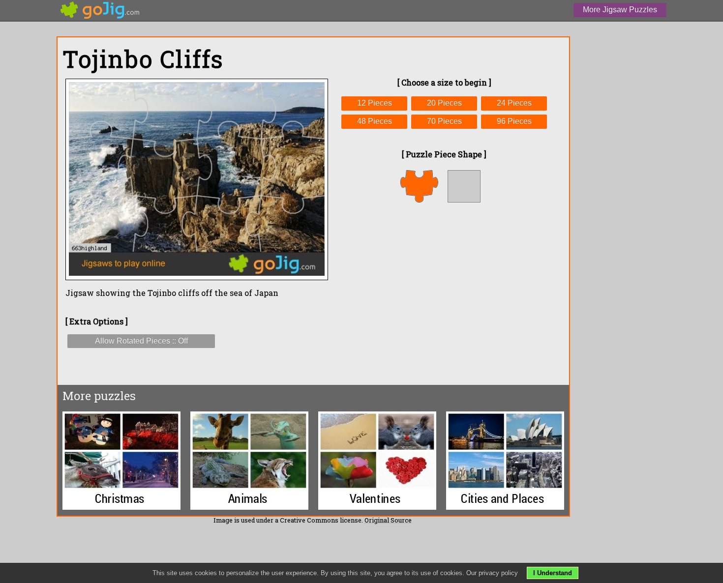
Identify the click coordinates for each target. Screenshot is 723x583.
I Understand (552, 573)
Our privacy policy (492, 573)
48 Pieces (374, 121)
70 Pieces (444, 121)
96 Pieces (514, 121)
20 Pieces (444, 103)
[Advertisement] (444, 293)
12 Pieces (374, 103)
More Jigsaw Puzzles (620, 9)
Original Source (388, 520)
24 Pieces (514, 103)
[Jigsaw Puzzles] (100, 10)
